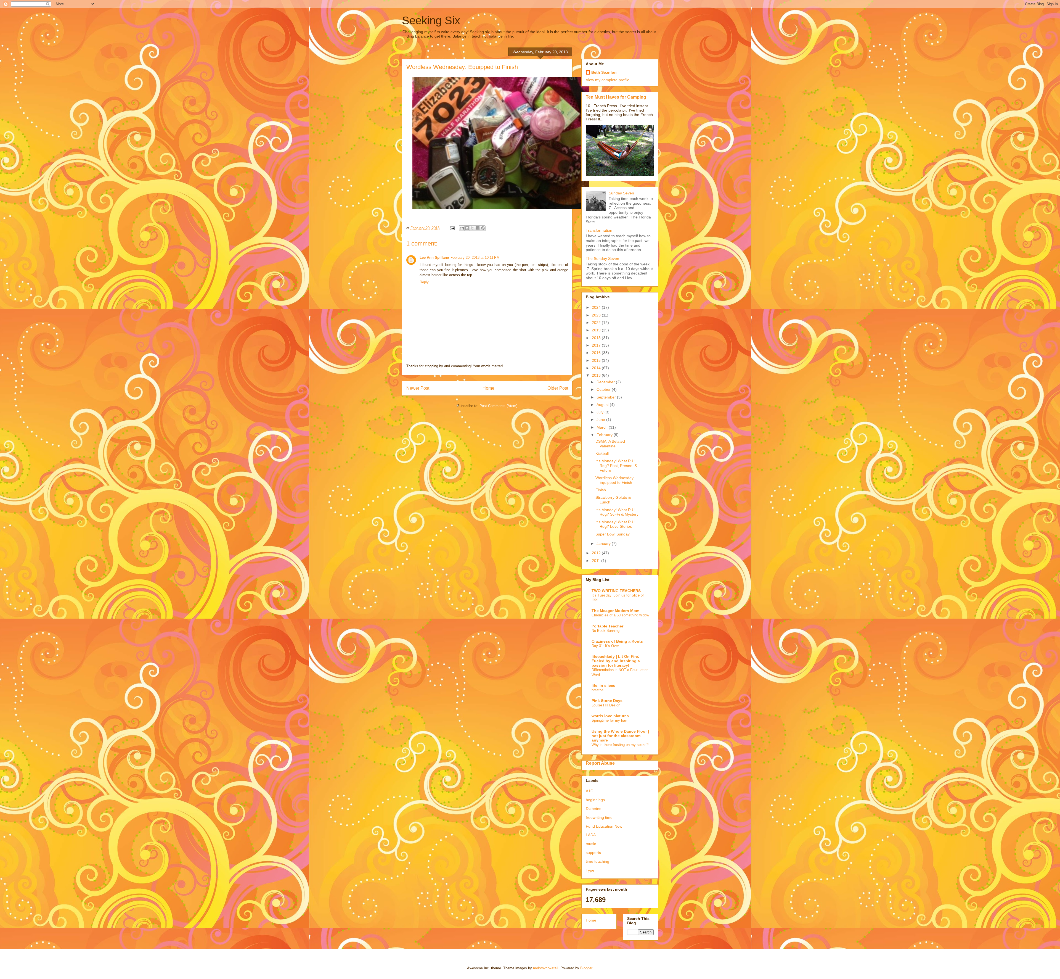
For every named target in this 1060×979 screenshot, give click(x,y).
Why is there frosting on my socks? (620, 745)
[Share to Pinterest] (483, 228)
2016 (597, 352)
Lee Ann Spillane (434, 257)
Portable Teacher (607, 626)
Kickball (602, 453)
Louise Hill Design (606, 705)
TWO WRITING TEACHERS (616, 591)
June (601, 419)
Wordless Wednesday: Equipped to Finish (615, 480)
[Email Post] (452, 228)
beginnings (595, 800)
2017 (597, 345)
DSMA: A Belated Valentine (610, 443)
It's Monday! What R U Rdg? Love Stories (615, 524)
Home (488, 388)
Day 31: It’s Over (605, 646)
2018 (597, 338)
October (604, 389)
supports (593, 852)
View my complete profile (607, 80)
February (605, 434)
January (604, 543)
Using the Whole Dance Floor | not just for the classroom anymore (620, 735)
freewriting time (599, 817)
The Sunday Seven (602, 258)
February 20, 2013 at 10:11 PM (475, 257)
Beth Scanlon (604, 72)
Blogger (586, 968)
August (603, 404)
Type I (591, 870)
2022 (597, 322)
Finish (600, 490)
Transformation (599, 230)
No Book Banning (605, 631)
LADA (591, 835)
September (607, 397)
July (601, 412)
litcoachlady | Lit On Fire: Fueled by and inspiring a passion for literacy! (616, 660)
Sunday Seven (621, 193)
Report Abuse (600, 763)
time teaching (597, 861)
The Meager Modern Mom (615, 610)
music (591, 843)
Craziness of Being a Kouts (617, 641)
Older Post (557, 388)
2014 (597, 368)
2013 (597, 375)
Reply (424, 282)
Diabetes (593, 808)
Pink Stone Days (607, 700)
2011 (596, 560)
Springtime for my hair (609, 720)
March (603, 427)
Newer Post (417, 388)
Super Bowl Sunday (612, 534)
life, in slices (603, 685)
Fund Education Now (604, 826)
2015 (597, 360)
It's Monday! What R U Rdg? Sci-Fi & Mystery (616, 512)
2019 (597, 330)
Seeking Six (431, 20)
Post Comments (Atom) (498, 406)
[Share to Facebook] (477, 228)
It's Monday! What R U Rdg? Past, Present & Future (616, 466)
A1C (589, 791)
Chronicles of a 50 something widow (620, 615)
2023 (597, 315)
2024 (597, 307)
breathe (597, 690)
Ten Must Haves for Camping (616, 96)
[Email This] (462, 228)
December (606, 382)
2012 (597, 553)
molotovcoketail (545, 968)
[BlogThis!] (467, 228)
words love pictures (610, 716)
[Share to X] (472, 228)
